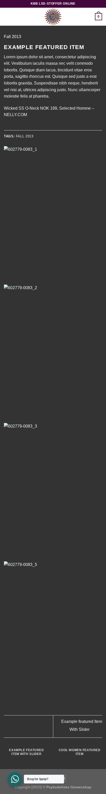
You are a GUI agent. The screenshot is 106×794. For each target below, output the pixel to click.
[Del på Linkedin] (38, 127)
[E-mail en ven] (26, 127)
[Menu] (7, 16)
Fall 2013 (12, 36)
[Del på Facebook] (13, 127)
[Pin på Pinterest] (32, 127)
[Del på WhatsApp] (7, 127)
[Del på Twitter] (19, 127)
